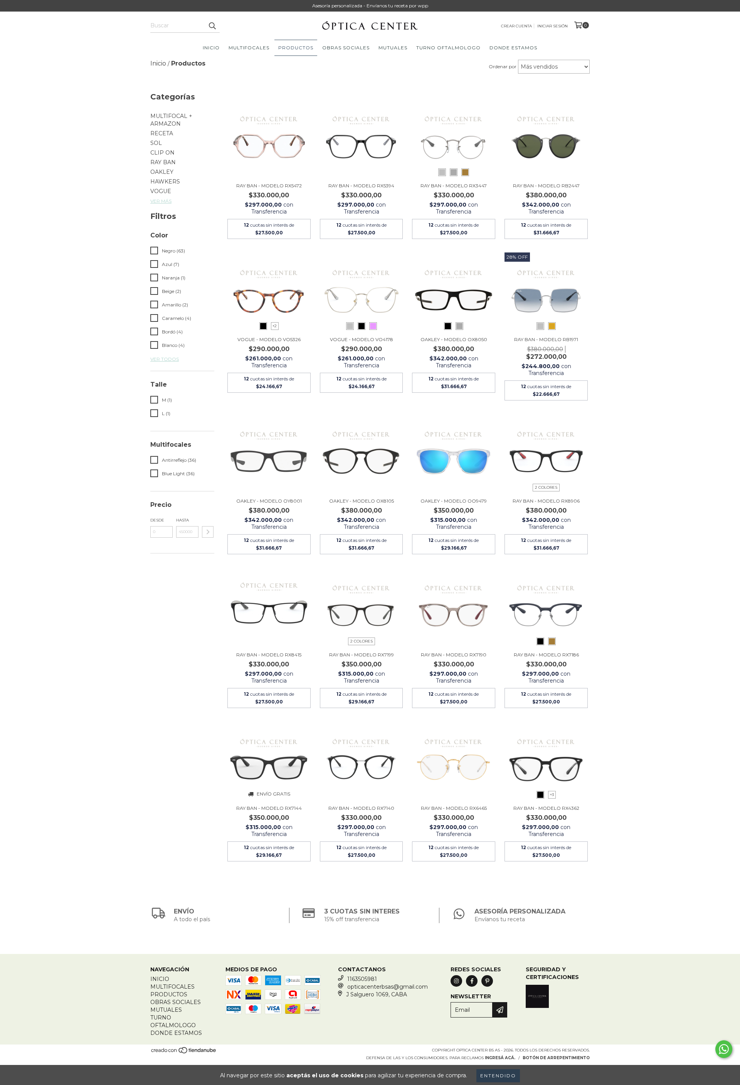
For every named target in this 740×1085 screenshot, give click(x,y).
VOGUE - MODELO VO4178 (361, 339)
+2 (274, 325)
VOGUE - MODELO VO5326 (269, 339)
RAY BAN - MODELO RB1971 (546, 339)
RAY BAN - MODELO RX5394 (361, 185)
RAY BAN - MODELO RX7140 (361, 808)
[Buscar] (212, 26)
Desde (157, 520)
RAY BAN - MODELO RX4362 (546, 808)
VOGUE (160, 191)
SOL (156, 143)
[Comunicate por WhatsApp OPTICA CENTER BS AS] (723, 1049)
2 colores (546, 487)
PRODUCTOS (295, 47)
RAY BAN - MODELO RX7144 (269, 808)
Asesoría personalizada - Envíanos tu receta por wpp (370, 5)
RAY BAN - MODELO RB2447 (546, 185)
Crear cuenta (516, 26)
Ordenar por (502, 66)
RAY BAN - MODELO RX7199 (361, 655)
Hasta (182, 520)
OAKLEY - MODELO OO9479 (453, 501)
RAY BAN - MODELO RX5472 (269, 185)
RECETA (161, 133)
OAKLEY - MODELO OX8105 (361, 501)
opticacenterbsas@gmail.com (387, 986)
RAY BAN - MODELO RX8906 (546, 501)
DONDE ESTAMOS (513, 47)
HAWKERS (165, 181)
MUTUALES (392, 47)
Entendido (498, 1075)
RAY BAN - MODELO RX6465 (454, 808)
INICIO (211, 47)
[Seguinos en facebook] (472, 981)
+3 (552, 794)
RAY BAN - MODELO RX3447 (453, 185)
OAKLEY (161, 171)
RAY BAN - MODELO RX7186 (546, 655)
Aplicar (208, 532)
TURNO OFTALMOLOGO (448, 47)
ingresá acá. (500, 1057)
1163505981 (362, 979)
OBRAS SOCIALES (346, 47)
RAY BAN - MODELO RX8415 (268, 655)
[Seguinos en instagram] (456, 981)
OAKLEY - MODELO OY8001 (269, 501)
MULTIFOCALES (249, 47)
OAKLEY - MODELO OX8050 (453, 339)
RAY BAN (163, 162)
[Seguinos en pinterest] (487, 981)
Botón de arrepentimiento (556, 1057)
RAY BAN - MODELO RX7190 (453, 655)
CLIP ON (162, 152)
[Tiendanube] (184, 1052)
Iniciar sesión (552, 26)
